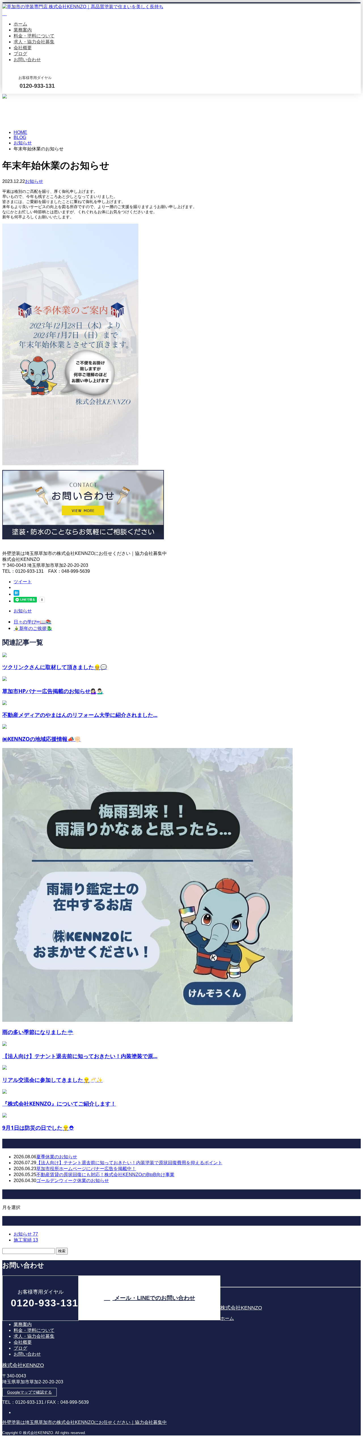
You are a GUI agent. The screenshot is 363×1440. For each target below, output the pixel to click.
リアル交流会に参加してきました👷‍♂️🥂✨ (52, 1079)
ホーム (20, 24)
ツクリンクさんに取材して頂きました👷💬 (54, 666)
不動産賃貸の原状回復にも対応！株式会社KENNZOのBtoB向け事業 (105, 1174)
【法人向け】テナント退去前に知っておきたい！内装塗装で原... (79, 1055)
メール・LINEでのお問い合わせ (22, 97)
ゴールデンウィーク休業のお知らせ (72, 1180)
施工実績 (26, 1240)
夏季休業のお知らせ (56, 1156)
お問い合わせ (27, 59)
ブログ (20, 53)
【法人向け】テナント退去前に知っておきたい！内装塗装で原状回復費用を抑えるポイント (129, 1162)
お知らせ (34, 181)
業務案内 (23, 29)
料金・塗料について (34, 35)
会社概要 (23, 47)
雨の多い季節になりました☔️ (37, 1031)
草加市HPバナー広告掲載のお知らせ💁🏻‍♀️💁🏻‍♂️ (53, 691)
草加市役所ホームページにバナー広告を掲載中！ (86, 1168)
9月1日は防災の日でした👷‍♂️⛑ (38, 1127)
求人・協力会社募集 (34, 41)
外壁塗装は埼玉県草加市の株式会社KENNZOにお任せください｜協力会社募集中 (84, 1422)
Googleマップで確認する (29, 1392)
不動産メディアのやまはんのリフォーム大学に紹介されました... (79, 714)
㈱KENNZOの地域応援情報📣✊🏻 (41, 738)
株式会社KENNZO (241, 1308)
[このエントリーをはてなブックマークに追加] (16, 594)
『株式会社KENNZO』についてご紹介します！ (59, 1103)
